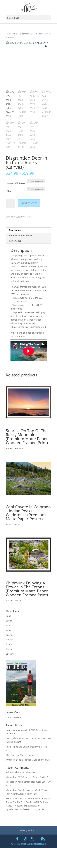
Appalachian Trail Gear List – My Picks (25, 809)
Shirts (9, 649)
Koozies (10, 634)
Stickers (10, 653)
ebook (9, 620)
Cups (8, 615)
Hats (8, 625)
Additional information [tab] (21, 235)
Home (8, 33)
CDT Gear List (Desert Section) (21, 755)
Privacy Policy (27, 830)
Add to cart (29, 203)
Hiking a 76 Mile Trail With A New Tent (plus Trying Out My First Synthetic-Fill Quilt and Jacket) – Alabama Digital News (28, 802)
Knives (9, 630)
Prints (15, 33)
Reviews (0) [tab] (15, 240)
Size (9, 191)
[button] (46, 46)
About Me (31, 772)
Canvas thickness (16, 183)
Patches (10, 639)
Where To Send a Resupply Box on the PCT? (28, 759)
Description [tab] (15, 230)
